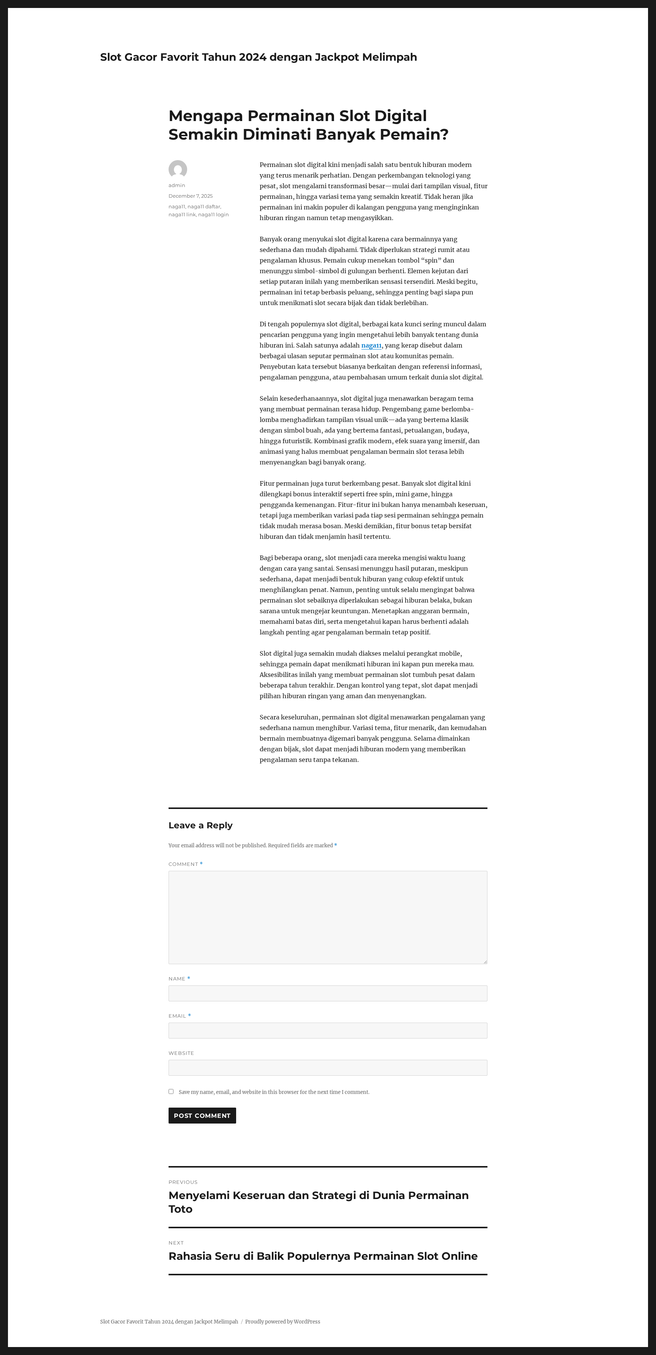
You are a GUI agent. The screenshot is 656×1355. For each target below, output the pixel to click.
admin (177, 185)
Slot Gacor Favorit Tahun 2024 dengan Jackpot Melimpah (258, 56)
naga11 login (213, 214)
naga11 (371, 345)
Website (181, 1053)
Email (180, 1016)
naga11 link (182, 214)
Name (180, 979)
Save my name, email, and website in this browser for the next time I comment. (274, 1092)
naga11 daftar (204, 206)
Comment (186, 864)
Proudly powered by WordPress (282, 1322)
